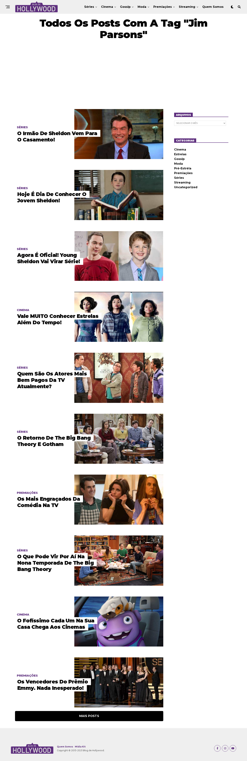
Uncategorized (185, 187)
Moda (142, 7)
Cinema (107, 7)
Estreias (180, 154)
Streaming (187, 7)
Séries (89, 7)
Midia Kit (80, 746)
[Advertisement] (123, 74)
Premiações (162, 7)
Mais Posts (89, 716)
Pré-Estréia (182, 168)
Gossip (125, 7)
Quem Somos (212, 7)
